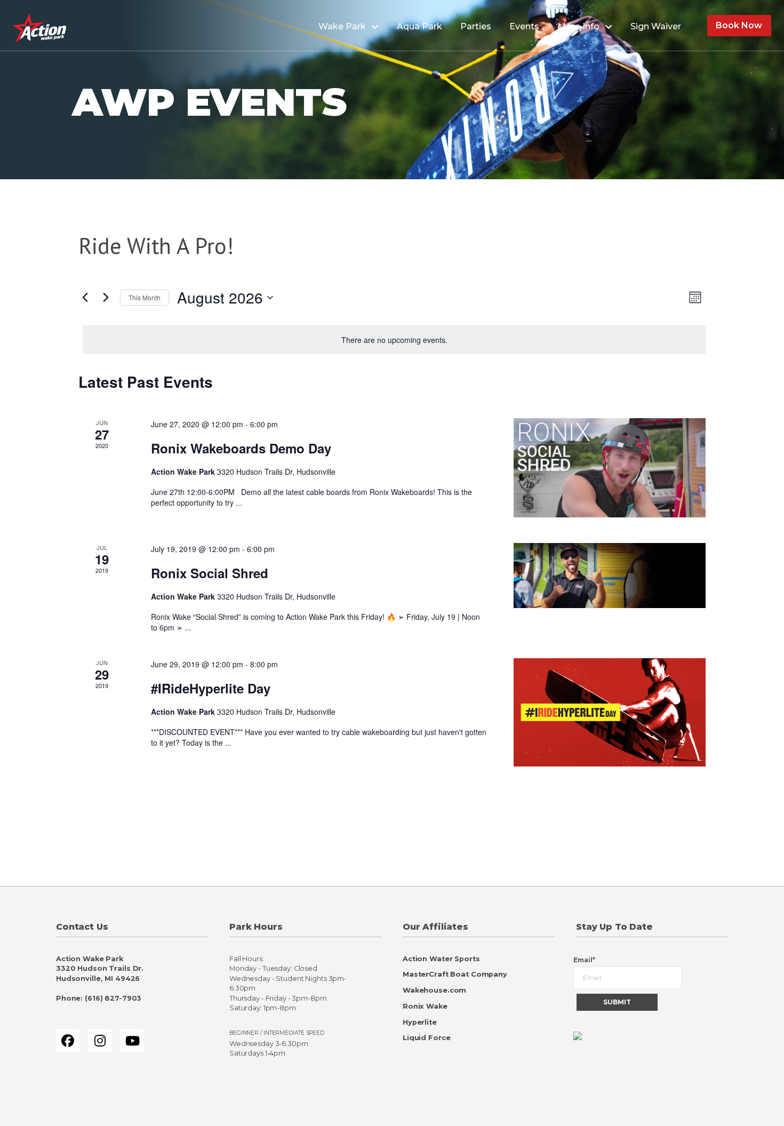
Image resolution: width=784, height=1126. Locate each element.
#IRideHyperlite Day (210, 688)
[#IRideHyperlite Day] (610, 712)
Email (584, 960)
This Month (145, 297)
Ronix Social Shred (209, 573)
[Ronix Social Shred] (610, 575)
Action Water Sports (441, 959)
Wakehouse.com (434, 990)
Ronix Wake (425, 1006)
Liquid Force (426, 1038)
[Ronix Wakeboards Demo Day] (610, 467)
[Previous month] (84, 297)
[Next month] (105, 297)
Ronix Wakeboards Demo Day (241, 448)
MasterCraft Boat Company (455, 974)
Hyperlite (420, 1022)
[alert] (394, 340)
